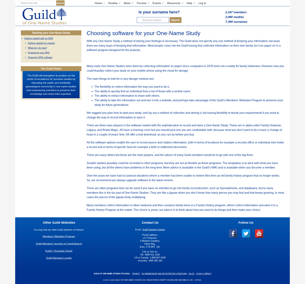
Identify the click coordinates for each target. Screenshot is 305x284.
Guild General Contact (153, 229)
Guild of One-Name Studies (67, 16)
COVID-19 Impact (203, 273)
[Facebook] (233, 233)
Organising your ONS (39, 52)
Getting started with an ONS (38, 38)
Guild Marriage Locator (59, 257)
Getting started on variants (41, 43)
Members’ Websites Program (59, 236)
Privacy (136, 273)
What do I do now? (37, 48)
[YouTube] (259, 233)
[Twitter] (246, 233)
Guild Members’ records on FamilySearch (59, 243)
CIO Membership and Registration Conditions (164, 273)
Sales (192, 273)
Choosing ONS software (40, 57)
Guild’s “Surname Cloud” (59, 250)
